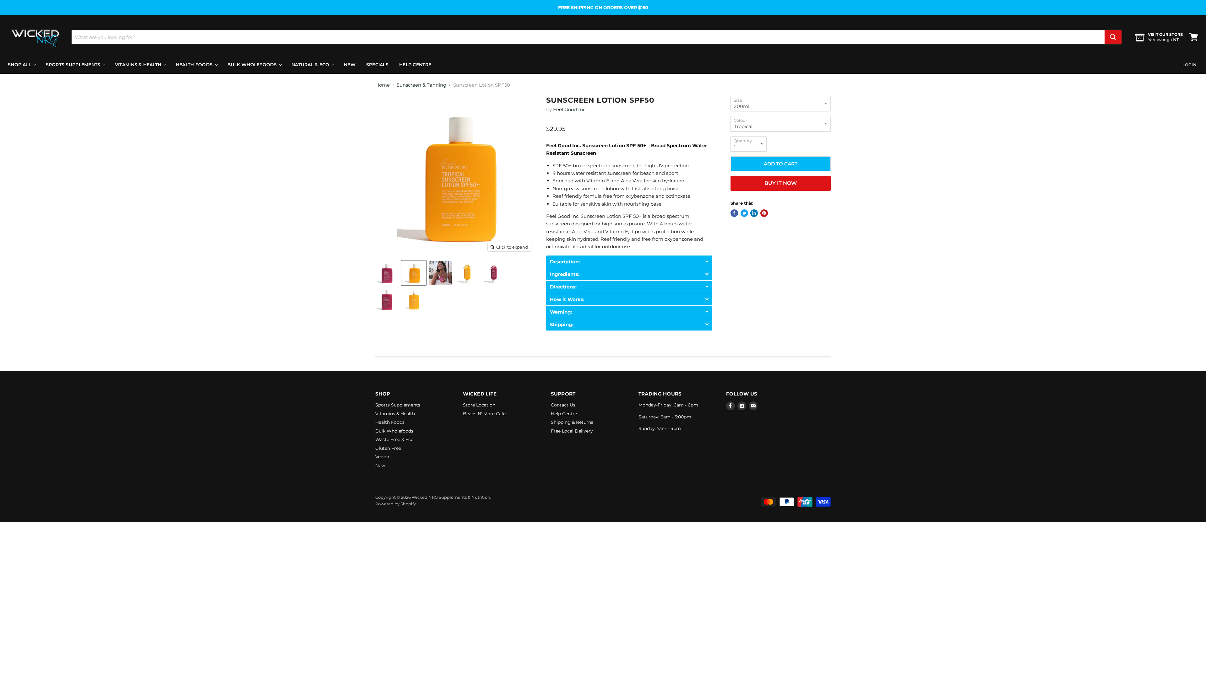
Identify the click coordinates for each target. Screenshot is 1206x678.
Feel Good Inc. (569, 109)
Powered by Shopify (395, 503)
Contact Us (563, 405)
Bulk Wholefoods (252, 64)
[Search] (1113, 37)
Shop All (20, 64)
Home (382, 85)
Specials (377, 64)
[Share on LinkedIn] (754, 213)
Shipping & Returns (572, 422)
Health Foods (195, 64)
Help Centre (415, 64)
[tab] (629, 262)
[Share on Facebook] (734, 213)
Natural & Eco (311, 64)
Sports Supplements (74, 64)
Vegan (382, 457)
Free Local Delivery (572, 431)
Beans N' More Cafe (484, 414)
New (350, 64)
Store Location (479, 405)
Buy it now (780, 183)
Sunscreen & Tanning (421, 85)
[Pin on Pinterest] (764, 213)
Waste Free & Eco (394, 439)
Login (1189, 64)
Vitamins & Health (139, 64)
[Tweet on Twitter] (744, 213)
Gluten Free (388, 448)
